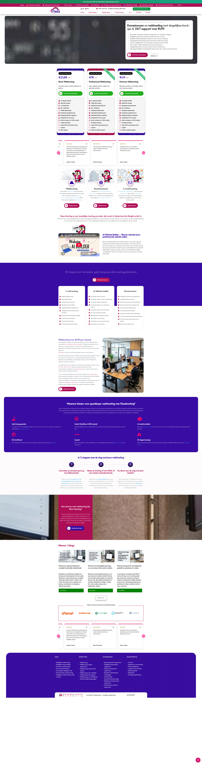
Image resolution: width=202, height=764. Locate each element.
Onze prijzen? (154, 54)
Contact (148, 12)
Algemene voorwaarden (135, 664)
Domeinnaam (93, 12)
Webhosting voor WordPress (89, 677)
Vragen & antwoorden (135, 669)
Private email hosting (62, 669)
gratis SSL (54, 442)
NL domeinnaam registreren (112, 662)
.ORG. (70, 367)
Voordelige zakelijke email (64, 671)
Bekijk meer (101, 597)
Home (82, 12)
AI (129, 12)
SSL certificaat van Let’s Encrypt (73, 344)
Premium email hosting (63, 666)
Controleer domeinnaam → (141, 9)
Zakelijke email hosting (63, 662)
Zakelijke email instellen (63, 664)
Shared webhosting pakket (88, 679)
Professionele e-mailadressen (126, 191)
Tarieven (138, 12)
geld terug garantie (24, 429)
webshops (64, 197)
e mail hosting (93, 374)
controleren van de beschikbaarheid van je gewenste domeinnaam (71, 481)
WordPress (61, 352)
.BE (62, 367)
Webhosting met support (87, 675)
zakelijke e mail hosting (71, 382)
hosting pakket (101, 479)
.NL (59, 367)
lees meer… (63, 590)
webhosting (71, 191)
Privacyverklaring (133, 666)
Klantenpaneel (132, 671)
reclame (137, 193)
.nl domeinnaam (103, 191)
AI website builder (147, 427)
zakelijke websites (73, 197)
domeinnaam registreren (104, 197)
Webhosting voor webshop (88, 673)
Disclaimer (131, 673)
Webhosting (105, 12)
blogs (79, 195)
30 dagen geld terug (134, 675)
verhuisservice (79, 369)
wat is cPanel (118, 442)
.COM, (65, 367)
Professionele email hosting (64, 673)
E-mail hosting (119, 12)
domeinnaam (123, 193)
